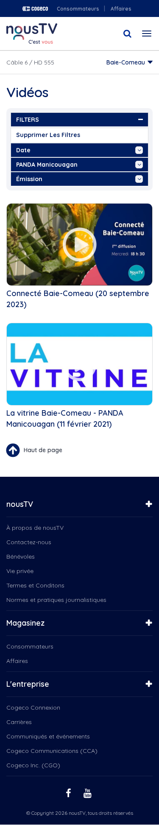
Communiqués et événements (48, 736)
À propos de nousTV (35, 527)
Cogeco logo (35, 8)
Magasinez (25, 623)
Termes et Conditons (35, 585)
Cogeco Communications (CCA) (52, 751)
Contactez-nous (28, 542)
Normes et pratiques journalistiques (56, 600)
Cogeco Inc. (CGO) (33, 765)
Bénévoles (20, 556)
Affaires (121, 9)
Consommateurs (78, 9)
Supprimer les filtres (48, 135)
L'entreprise (27, 684)
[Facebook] (69, 793)
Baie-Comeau (125, 62)
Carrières (19, 722)
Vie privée (19, 571)
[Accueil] (31, 33)
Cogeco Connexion (33, 707)
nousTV (19, 504)
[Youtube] (89, 793)
